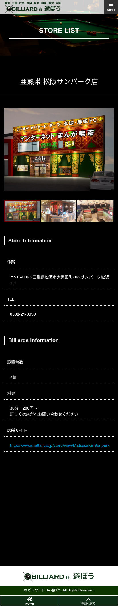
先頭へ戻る (88, 603)
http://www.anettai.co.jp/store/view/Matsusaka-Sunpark (59, 445)
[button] (9, 149)
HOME (29, 603)
